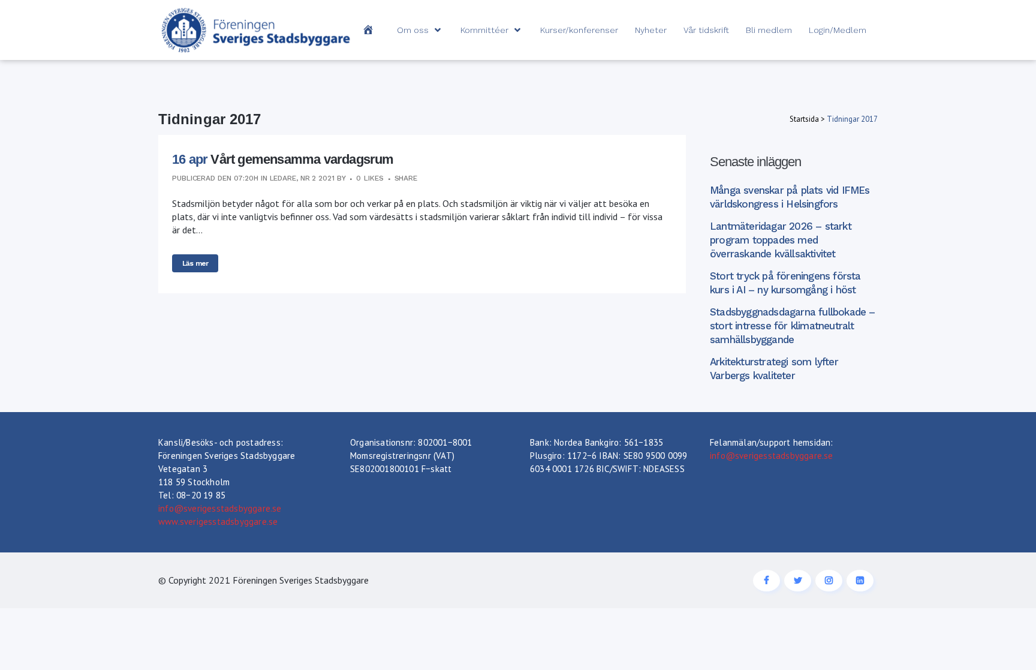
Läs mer (195, 263)
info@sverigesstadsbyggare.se (220, 508)
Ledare (283, 178)
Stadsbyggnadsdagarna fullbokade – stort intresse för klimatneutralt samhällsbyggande (792, 325)
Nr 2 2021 (317, 178)
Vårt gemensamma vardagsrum (301, 159)
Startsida (804, 119)
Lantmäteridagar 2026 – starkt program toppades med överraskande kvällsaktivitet (780, 240)
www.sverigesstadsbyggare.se (218, 521)
